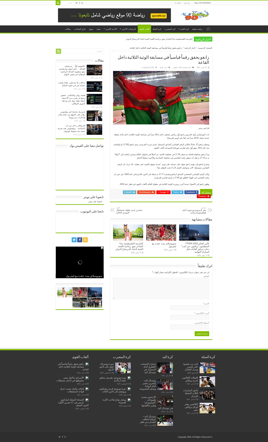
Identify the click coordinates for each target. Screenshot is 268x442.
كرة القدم (184, 29)
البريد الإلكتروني (201, 313)
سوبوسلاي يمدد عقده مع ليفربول (84, 276)
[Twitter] (76, 3)
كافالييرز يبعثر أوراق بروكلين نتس (191, 407)
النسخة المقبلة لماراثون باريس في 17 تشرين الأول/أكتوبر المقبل (73, 402)
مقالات (68, 29)
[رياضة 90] (195, 14)
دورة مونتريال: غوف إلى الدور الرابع (106, 367)
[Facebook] (79, 3)
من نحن (187, 3)
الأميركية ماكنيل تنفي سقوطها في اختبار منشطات (70, 379)
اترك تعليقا (163, 67)
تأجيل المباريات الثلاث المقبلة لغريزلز (190, 393)
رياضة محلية (197, 29)
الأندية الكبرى (111, 29)
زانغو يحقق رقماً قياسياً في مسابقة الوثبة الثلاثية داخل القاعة (73, 367)
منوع (91, 29)
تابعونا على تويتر (93, 197)
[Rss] (82, 3)
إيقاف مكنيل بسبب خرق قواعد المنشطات (72, 390)
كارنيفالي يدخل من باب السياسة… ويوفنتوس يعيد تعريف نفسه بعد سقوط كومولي (71, 128)
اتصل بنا (178, 3)
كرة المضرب (170, 29)
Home (208, 28)
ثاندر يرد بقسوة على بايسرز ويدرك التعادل (190, 367)
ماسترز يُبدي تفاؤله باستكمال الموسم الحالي (129, 210)
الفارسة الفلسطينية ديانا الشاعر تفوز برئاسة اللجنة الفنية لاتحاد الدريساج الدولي (159, 39)
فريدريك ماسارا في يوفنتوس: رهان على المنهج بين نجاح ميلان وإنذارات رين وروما (71, 115)
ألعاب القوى (144, 29)
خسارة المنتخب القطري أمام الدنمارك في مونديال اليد (148, 368)
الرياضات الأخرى (129, 29)
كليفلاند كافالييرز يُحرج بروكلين (190, 379)
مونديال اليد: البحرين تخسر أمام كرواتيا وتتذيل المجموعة (148, 384)
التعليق (206, 276)
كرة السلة (157, 29)
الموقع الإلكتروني (202, 323)
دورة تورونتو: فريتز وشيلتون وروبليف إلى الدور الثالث (112, 390)
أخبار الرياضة (189, 48)
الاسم (206, 303)
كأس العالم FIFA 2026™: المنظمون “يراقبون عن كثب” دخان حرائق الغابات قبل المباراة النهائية (195, 247)
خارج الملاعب (80, 29)
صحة (99, 29)
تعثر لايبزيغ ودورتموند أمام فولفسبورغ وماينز (194, 210)
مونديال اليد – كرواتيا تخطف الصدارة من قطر (148, 419)
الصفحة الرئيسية (205, 48)
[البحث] (58, 2)
